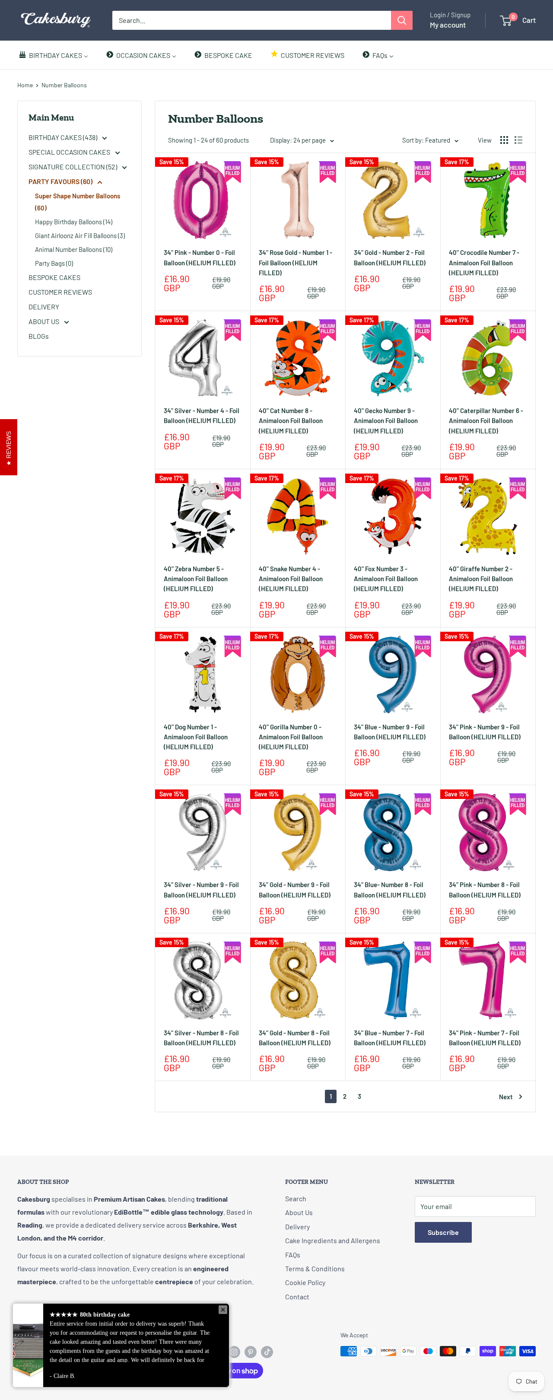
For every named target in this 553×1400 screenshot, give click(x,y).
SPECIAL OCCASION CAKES (70, 152)
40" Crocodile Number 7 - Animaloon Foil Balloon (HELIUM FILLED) (484, 262)
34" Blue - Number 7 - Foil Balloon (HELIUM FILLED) (390, 1038)
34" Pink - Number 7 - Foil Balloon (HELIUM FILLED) (485, 1038)
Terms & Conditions (315, 1268)
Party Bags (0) (54, 263)
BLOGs (39, 336)
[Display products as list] (518, 140)
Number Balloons (64, 85)
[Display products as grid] (504, 140)
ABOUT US (44, 321)
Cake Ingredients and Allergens (332, 1240)
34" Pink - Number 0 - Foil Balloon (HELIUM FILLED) (199, 257)
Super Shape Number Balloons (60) (77, 202)
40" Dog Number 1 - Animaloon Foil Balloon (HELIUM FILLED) (196, 737)
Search (295, 1198)
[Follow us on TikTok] (267, 1352)
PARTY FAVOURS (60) (61, 181)
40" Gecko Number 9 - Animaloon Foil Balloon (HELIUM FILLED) (386, 421)
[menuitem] (53, 55)
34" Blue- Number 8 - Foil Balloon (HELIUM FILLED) (390, 889)
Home (25, 85)
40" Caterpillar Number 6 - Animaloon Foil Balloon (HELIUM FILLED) (486, 421)
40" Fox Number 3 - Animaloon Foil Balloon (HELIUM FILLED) (386, 579)
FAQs (292, 1254)
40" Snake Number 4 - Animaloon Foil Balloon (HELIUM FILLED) (291, 579)
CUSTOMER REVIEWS (60, 292)
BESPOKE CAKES (54, 277)
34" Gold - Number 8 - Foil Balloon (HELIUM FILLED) (295, 1038)
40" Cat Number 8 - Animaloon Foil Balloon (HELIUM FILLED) (291, 421)
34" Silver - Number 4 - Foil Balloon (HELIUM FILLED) (201, 415)
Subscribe (443, 1232)
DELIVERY (44, 306)
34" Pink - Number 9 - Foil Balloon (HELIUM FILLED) (485, 732)
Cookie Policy (305, 1282)
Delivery (297, 1226)
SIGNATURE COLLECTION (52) (73, 166)
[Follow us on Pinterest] (251, 1352)
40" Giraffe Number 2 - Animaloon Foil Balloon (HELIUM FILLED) (481, 579)
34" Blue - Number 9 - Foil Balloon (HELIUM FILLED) (390, 732)
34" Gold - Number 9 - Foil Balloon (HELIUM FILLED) (295, 889)
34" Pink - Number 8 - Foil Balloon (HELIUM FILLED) (485, 889)
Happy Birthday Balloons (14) (73, 222)
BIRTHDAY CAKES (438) (64, 137)
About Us (299, 1212)
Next (506, 1097)
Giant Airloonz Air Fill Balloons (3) (80, 235)
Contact (297, 1296)
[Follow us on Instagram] (234, 1352)
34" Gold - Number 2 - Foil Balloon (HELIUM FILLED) (390, 257)
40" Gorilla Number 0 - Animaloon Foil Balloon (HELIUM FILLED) (291, 737)
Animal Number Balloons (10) (73, 249)
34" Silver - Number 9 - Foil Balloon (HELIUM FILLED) (201, 889)
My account (448, 24)
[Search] (402, 20)
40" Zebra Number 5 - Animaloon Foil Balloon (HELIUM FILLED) (196, 579)
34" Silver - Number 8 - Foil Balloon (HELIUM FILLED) (201, 1038)
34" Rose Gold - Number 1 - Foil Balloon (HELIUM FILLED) (295, 262)
